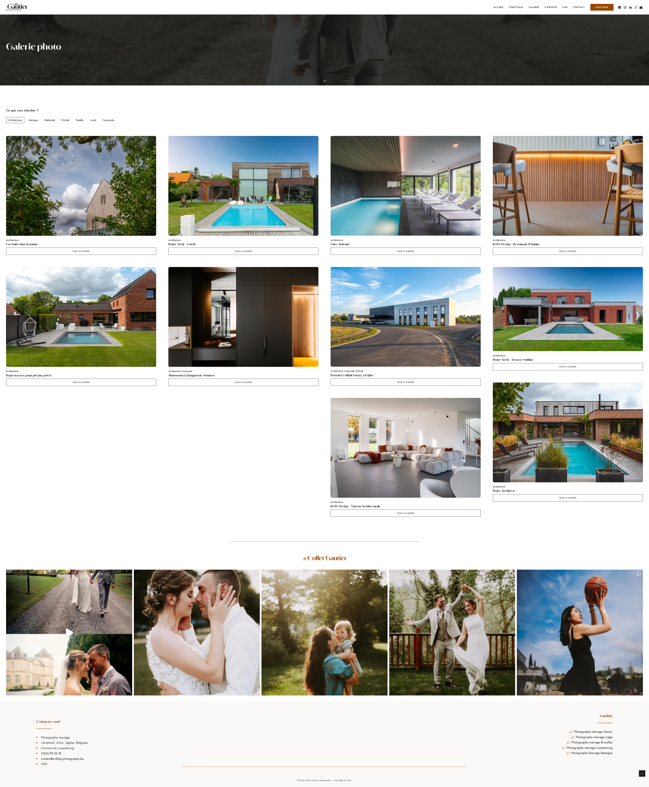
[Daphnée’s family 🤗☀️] (324, 633)
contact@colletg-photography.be (62, 759)
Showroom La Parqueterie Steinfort (191, 375)
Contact (579, 7)
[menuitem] (498, 7)
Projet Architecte (504, 491)
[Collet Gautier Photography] (17, 7)
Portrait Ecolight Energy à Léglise (352, 375)
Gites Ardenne (340, 244)
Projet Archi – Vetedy (182, 244)
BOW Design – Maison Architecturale (355, 506)
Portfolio (516, 7)
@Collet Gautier (324, 558)
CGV (44, 764)
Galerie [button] (534, 7)
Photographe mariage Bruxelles (591, 742)
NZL (349, 780)
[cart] (640, 7)
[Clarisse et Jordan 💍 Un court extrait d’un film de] (69, 633)
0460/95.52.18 (51, 753)
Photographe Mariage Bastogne (591, 753)
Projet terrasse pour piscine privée (29, 375)
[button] (620, 7)
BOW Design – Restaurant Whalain (516, 244)
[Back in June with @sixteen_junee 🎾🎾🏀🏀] (580, 633)
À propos (551, 7)
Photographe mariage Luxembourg (589, 748)
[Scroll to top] (642, 773)
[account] (635, 7)
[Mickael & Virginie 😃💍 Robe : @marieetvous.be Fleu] (452, 633)
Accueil (499, 7)
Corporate (187, 371)
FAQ (565, 7)
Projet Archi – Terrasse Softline (513, 360)
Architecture (12, 240)
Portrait (359, 371)
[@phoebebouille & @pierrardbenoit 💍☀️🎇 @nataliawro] (197, 633)
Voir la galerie (81, 251)
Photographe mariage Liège (594, 737)
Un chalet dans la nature (22, 244)
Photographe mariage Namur (593, 732)
